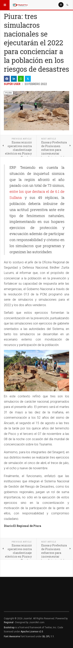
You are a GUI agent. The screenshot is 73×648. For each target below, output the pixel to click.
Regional (8, 622)
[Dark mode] (67, 4)
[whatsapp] (21, 79)
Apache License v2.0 (32, 631)
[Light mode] (60, 4)
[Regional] (20, 5)
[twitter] (28, 79)
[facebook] (7, 79)
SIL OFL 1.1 (48, 636)
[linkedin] (14, 79)
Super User (12, 84)
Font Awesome (12, 636)
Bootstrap (9, 627)
